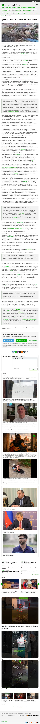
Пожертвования (21, 715)
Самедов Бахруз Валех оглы (8, 555)
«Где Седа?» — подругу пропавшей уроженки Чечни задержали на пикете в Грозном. (19, 659)
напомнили (10, 236)
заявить (11, 270)
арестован (20, 84)
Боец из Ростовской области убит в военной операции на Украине (9, 563)
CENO (8, 310)
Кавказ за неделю (8, 15)
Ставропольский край (5, 12)
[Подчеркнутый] (18, 358)
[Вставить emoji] (22, 358)
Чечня (10, 12)
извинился (7, 266)
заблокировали (20, 222)
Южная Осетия (14, 12)
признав (16, 173)
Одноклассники (32, 319)
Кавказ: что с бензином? (6, 13)
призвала (33, 127)
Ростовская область (19, 10)
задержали (21, 79)
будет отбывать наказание (13, 111)
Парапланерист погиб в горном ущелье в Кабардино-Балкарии (10, 572)
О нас (2, 715)
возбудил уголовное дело (22, 75)
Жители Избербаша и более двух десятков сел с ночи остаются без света (17, 399)
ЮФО (23, 12)
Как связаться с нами (11, 715)
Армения (18, 7)
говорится (25, 181)
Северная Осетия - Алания (27, 10)
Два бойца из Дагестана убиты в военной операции (10, 567)
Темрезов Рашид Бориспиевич (9, 509)
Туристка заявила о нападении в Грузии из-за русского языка (32, 701)
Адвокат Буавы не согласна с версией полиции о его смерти (15, 422)
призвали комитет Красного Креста (15, 228)
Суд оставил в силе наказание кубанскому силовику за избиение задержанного (29, 591)
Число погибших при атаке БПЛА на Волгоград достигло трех (28, 563)
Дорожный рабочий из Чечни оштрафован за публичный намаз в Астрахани (10, 591)
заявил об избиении (10, 91)
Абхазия (3, 7)
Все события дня (35, 574)
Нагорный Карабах (4, 10)
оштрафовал (18, 154)
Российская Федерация (12, 10)
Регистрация (16, 368)
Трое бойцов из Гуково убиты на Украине (29, 567)
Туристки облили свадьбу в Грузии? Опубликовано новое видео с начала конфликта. (7, 702)
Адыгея (10, 7)
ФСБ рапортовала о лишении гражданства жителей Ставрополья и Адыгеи (18, 375)
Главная (3, 15)
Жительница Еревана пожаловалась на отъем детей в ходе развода (16, 453)
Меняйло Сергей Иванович (8, 532)
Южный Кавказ (19, 12)
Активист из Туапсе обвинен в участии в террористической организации (17, 429)
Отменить (33, 369)
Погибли (25, 60)
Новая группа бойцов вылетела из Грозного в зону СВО (28, 572)
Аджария (6, 7)
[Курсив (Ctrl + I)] (15, 358)
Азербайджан (14, 7)
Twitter (14, 317)
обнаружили (29, 249)
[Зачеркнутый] (20, 358)
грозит (5, 147)
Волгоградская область (31, 7)
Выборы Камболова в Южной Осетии (20, 13)
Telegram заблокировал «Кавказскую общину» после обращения (20, 701)
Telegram (18, 309)
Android (19, 312)
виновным (23, 149)
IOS (22, 312)
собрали (18, 274)
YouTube (6, 319)
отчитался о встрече (25, 93)
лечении (25, 64)
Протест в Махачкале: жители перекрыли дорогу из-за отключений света (16, 688)
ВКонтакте (25, 319)
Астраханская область (24, 7)
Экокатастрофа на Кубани (33, 13)
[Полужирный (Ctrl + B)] (13, 358)
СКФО (33, 10)
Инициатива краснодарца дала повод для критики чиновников (15, 478)
